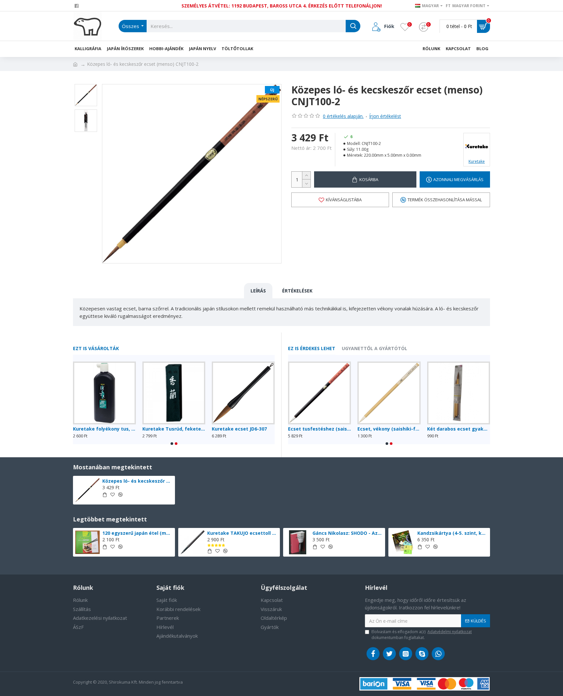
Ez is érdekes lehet (311, 348)
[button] (171, 443)
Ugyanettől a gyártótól (374, 348)
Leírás (258, 291)
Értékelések (297, 291)
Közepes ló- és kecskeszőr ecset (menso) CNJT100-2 (137, 481)
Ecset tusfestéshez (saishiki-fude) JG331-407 (356, 429)
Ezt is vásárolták (96, 348)
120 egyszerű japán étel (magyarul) (137, 533)
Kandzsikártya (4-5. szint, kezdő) (452, 533)
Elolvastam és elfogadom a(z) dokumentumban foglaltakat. (421, 634)
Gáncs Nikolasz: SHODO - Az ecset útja (347, 533)
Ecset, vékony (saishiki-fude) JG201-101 (77, 429)
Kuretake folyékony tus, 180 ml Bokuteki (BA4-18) (216, 429)
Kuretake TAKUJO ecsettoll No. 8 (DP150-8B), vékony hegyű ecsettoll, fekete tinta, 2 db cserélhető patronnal (242, 533)
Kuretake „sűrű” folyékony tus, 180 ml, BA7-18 (146, 429)
